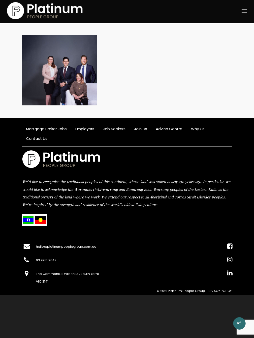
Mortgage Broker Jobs (46, 128)
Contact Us (36, 138)
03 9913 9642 (46, 260)
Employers (84, 128)
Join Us (140, 128)
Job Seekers (114, 128)
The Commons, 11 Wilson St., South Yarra (67, 273)
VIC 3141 (42, 281)
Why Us (197, 128)
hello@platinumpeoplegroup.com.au (66, 246)
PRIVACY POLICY (219, 291)
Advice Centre (169, 128)
